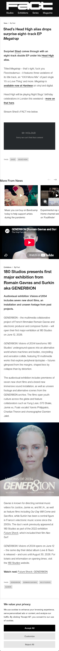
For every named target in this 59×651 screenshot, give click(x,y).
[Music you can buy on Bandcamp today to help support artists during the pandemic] (21, 195)
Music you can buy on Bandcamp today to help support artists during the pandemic (21, 214)
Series (36, 12)
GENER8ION (15, 582)
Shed (18, 51)
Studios (9, 12)
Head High (48, 55)
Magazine (47, 12)
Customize (30, 636)
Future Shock (11, 532)
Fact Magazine (29, 6)
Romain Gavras (30, 582)
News (5, 23)
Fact (13, 23)
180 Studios (14, 562)
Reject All (29, 644)
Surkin (8, 587)
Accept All (29, 628)
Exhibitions (23, 12)
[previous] (49, 180)
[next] (55, 180)
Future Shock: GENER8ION (33, 571)
